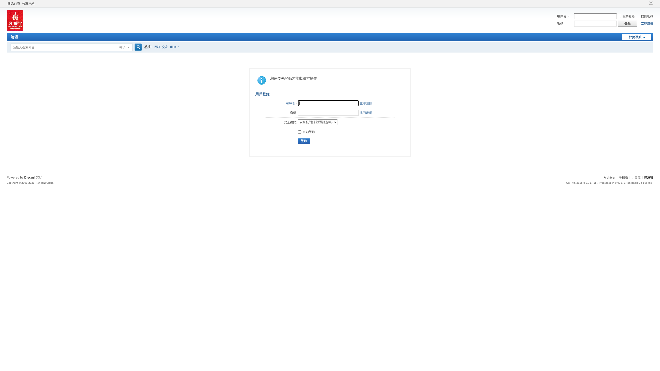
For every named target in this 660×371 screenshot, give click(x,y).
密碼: (293, 113)
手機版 (623, 177)
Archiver (609, 177)
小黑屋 (636, 177)
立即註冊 (647, 23)
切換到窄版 (650, 3)
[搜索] (137, 47)
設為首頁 (14, 3)
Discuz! (29, 177)
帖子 (122, 47)
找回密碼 (647, 16)
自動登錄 (628, 16)
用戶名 (561, 16)
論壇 (14, 37)
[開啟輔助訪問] (646, 3)
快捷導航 (635, 37)
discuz (174, 47)
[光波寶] (15, 29)
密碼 (560, 23)
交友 (165, 47)
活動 (157, 47)
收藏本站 (28, 3)
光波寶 (648, 177)
